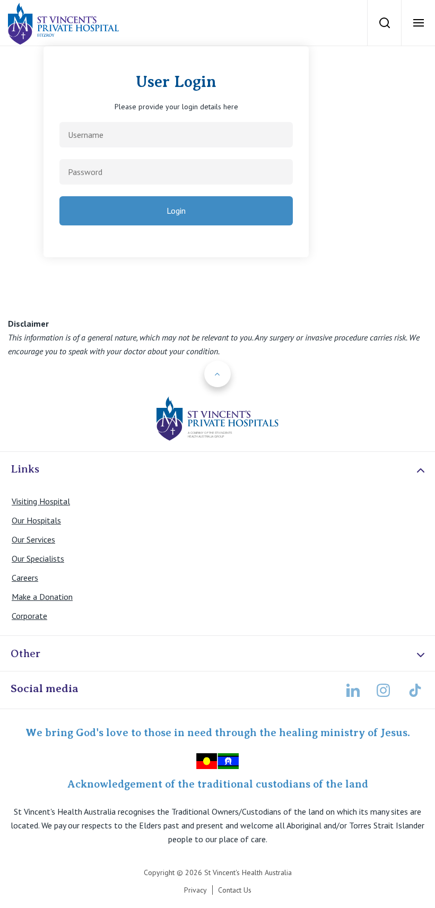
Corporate (29, 615)
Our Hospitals (36, 520)
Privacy (195, 890)
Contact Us (234, 890)
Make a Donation (42, 596)
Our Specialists (38, 558)
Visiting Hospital (41, 501)
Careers (25, 577)
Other (25, 653)
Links (25, 468)
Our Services (33, 539)
